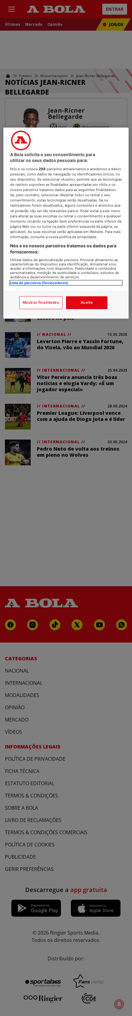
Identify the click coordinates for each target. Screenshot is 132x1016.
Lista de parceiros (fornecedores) (39, 283)
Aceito (87, 302)
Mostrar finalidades (41, 302)
